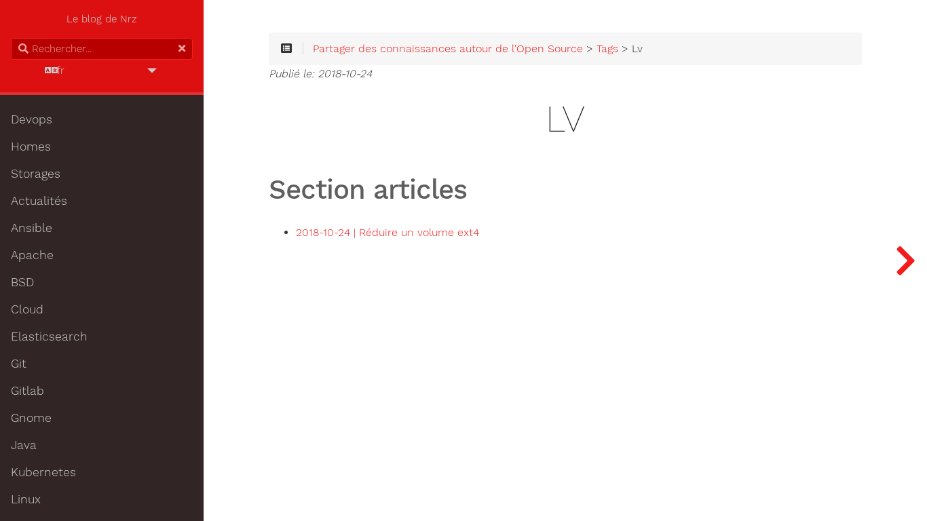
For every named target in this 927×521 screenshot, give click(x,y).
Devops (31, 119)
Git (18, 363)
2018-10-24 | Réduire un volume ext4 (387, 233)
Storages (35, 173)
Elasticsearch (49, 336)
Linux (26, 499)
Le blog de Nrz (102, 19)
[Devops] (905, 260)
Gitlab (27, 391)
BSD (22, 282)
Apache (32, 255)
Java (24, 445)
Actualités (39, 201)
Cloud (27, 309)
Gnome (31, 418)
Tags (607, 49)
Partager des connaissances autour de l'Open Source (448, 49)
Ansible (31, 228)
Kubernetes (43, 472)
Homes (31, 146)
